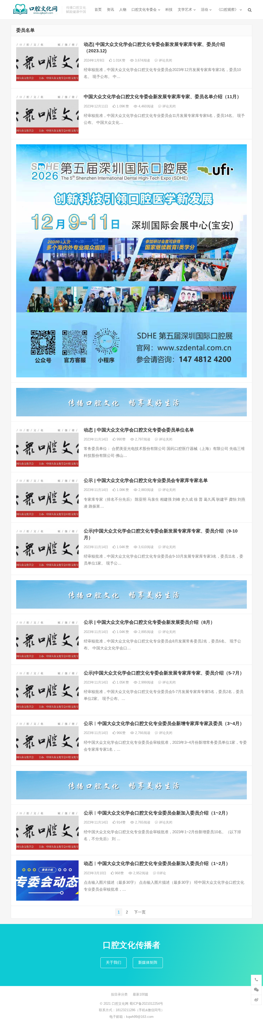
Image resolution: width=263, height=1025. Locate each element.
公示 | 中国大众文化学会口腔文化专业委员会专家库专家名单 (146, 480)
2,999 (145, 682)
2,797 (142, 439)
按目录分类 (119, 994)
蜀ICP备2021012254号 (146, 1004)
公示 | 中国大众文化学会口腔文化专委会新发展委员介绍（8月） (150, 622)
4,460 (145, 106)
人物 (122, 9)
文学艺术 (185, 9)
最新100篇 (140, 994)
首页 (98, 9)
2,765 (142, 822)
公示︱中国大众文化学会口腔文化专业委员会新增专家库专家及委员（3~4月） (165, 723)
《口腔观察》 (227, 9)
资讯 (110, 9)
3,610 (145, 547)
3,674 (142, 60)
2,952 (140, 873)
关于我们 (113, 962)
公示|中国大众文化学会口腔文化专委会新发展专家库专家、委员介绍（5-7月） (164, 673)
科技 (169, 9)
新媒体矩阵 (147, 962)
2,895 (145, 632)
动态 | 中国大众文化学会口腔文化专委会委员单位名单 (139, 430)
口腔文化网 (120, 1004)
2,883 (145, 490)
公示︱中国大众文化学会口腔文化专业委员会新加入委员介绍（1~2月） (158, 813)
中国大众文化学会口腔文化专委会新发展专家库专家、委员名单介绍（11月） (162, 96)
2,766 (142, 733)
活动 (204, 9)
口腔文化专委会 (144, 9)
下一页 (140, 912)
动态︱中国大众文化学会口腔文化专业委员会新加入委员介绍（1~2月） (157, 863)
